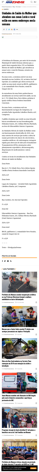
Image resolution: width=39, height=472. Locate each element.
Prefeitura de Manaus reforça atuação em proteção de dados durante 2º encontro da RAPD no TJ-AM (18, 463)
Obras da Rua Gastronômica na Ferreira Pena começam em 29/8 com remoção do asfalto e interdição (16, 363)
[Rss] (11, 261)
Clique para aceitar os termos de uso (12, 469)
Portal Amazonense (7, 33)
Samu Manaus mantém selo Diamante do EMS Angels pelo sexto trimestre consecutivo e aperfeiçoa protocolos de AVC (19, 397)
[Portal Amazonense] (15, 2)
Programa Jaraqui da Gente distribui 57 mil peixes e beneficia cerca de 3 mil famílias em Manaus (18, 431)
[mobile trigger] (3, 2)
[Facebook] (2, 261)
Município (6, 9)
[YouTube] (8, 261)
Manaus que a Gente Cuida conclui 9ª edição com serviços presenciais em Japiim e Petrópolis (18, 330)
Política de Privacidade (20, 467)
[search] (31, 2)
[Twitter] (5, 261)
